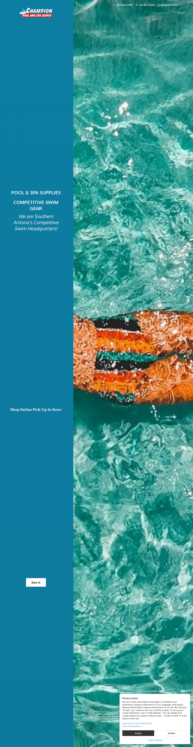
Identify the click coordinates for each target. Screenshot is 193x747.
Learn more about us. (132, 726)
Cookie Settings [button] (155, 740)
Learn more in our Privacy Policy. (137, 723)
